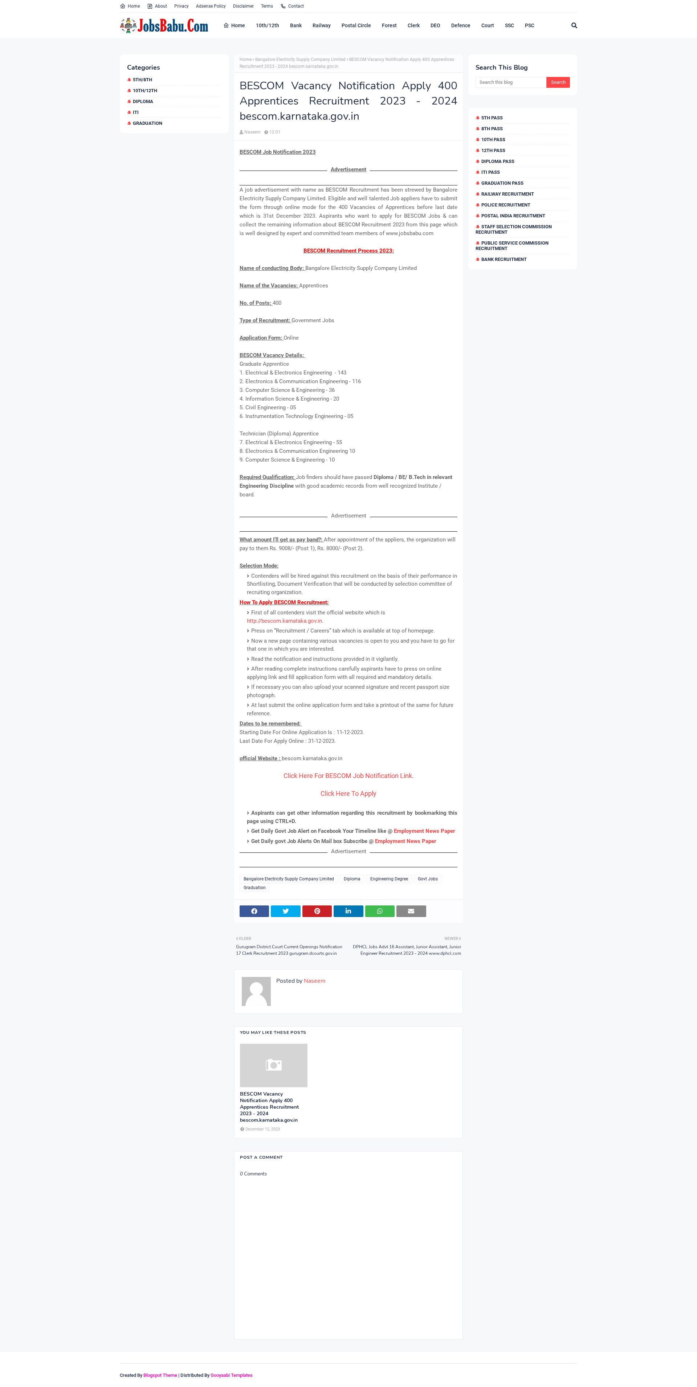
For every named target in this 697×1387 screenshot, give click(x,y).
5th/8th (142, 79)
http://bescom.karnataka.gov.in (284, 621)
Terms (267, 6)
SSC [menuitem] (509, 25)
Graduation (147, 123)
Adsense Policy (211, 6)
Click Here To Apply (348, 793)
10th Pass (493, 139)
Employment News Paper (424, 831)
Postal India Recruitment (513, 215)
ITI (136, 112)
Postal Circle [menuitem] (356, 25)
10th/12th (145, 90)
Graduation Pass (502, 183)
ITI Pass (490, 172)
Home (134, 6)
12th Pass (493, 150)
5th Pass (492, 117)
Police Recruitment (505, 205)
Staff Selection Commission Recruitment (514, 229)
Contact (296, 6)
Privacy (181, 6)
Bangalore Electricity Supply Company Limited (300, 59)
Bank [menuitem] (296, 25)
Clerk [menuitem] (414, 25)
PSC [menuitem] (529, 25)
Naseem (252, 132)
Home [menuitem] (238, 25)
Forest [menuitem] (389, 25)
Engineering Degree (389, 878)
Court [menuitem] (487, 25)
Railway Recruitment (507, 194)
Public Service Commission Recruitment (512, 245)
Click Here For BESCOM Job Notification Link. (349, 776)
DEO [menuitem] (435, 25)
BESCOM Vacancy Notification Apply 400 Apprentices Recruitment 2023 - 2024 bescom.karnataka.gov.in (269, 1107)
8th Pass (492, 128)
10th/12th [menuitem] (267, 25)
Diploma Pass (497, 161)
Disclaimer (243, 6)
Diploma (143, 101)
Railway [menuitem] (322, 25)
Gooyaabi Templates (232, 1375)
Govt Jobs (428, 878)
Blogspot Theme (160, 1375)
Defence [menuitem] (460, 25)
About (161, 6)
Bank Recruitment (504, 259)
